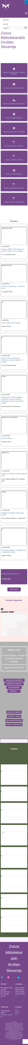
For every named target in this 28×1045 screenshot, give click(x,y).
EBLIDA (17, 1012)
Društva (14, 749)
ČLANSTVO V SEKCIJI (14, 716)
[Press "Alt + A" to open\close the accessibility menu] (26, 2)
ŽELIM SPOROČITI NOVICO (14, 720)
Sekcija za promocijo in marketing (14, 132)
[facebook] (2, 977)
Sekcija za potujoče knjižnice (14, 118)
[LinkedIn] (18, 977)
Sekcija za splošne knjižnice (14, 160)
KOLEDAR (5, 24)
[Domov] (6, 5)
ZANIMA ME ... (14, 691)
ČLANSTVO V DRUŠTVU (14, 712)
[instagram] (8, 977)
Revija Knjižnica (7, 438)
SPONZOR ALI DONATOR (14, 683)
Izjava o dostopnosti (14, 1039)
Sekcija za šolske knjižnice (14, 174)
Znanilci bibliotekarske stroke (11, 574)
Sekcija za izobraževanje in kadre (14, 88)
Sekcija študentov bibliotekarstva (14, 202)
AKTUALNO (6, 20)
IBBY (16, 1014)
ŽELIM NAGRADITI (14, 687)
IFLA (16, 1010)
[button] (3, 576)
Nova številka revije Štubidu (11, 323)
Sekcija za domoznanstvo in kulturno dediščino (14, 73)
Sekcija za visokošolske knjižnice (14, 188)
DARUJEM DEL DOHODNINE (14, 680)
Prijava (17, 996)
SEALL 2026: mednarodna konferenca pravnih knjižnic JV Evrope (12, 360)
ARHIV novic (14, 589)
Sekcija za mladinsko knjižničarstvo (14, 103)
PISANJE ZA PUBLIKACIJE (14, 724)
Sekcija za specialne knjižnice (14, 146)
